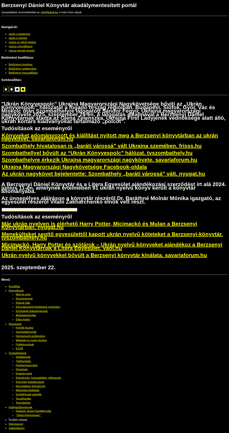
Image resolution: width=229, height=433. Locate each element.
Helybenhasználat (26, 365)
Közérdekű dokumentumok (32, 311)
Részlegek (15, 324)
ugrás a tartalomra (19, 34)
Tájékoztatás (23, 361)
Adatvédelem (16, 428)
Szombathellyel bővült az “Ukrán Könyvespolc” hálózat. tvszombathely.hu (97, 153)
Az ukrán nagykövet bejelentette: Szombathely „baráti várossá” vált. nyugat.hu (103, 174)
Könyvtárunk (16, 290)
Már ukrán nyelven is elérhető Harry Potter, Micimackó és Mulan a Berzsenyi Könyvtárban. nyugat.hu (99, 225)
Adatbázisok (23, 357)
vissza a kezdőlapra (20, 46)
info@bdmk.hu (49, 12)
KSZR (19, 348)
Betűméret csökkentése (23, 68)
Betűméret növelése (21, 64)
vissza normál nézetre (22, 50)
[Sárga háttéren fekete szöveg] (22, 89)
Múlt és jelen (23, 294)
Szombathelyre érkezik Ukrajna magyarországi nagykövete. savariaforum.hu (99, 160)
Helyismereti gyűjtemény (30, 336)
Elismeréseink (24, 298)
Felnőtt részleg (24, 327)
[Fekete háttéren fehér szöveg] (11, 89)
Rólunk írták (23, 302)
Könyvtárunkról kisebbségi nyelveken (38, 307)
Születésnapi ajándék (29, 394)
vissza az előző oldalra (22, 42)
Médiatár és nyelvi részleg (31, 340)
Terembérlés (23, 402)
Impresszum (16, 424)
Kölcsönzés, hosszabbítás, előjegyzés (38, 377)
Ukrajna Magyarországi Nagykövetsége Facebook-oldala (74, 167)
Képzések (22, 369)
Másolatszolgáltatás (27, 390)
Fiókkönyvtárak (25, 344)
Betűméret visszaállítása (23, 72)
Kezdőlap (14, 286)
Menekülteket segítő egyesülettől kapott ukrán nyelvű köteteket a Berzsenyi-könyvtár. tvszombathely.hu (112, 236)
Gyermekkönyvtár (26, 332)
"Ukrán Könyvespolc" (28, 415)
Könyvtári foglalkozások (30, 382)
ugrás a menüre (18, 38)
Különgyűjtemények (20, 407)
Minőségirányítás (26, 315)
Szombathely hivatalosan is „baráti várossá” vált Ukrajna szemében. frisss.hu (102, 146)
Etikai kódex (23, 319)
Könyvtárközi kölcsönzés (30, 386)
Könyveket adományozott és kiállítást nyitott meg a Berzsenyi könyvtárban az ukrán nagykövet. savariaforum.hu (109, 137)
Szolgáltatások (17, 353)
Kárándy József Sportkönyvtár (33, 411)
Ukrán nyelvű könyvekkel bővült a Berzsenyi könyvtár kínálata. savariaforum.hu (104, 255)
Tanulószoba (23, 398)
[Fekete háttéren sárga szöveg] (5, 89)
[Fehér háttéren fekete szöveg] (17, 89)
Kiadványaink (24, 373)
